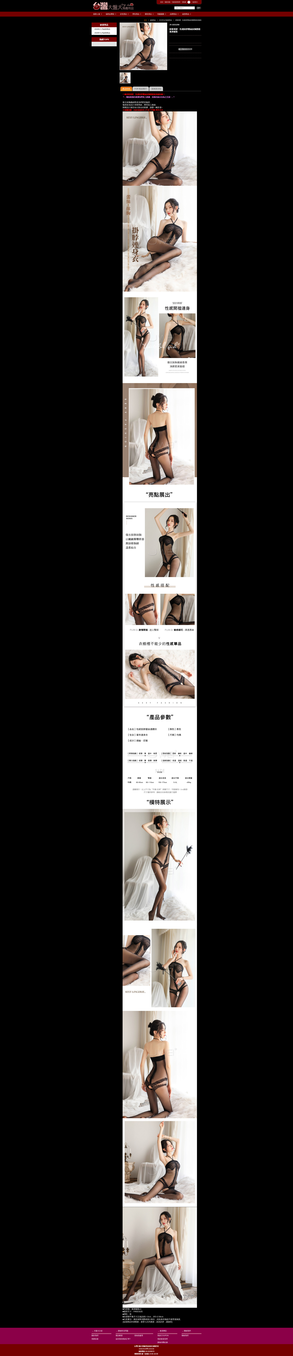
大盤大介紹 (98, 1331)
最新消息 (167, 2)
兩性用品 (148, 14)
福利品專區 (110, 14)
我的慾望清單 (176, 2)
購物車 (185, 2)
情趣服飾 (160, 14)
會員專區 (163, 1331)
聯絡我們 (187, 1331)
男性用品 (135, 14)
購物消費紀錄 (162, 1342)
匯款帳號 (119, 1335)
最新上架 (96, 14)
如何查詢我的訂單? (123, 1339)
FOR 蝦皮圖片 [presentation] (140, 89)
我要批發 (95, 1339)
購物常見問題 (123, 1331)
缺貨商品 (185, 14)
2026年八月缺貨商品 (102, 29)
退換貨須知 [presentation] (156, 89)
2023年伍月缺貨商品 (165, 20)
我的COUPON (163, 1335)
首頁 (161, 2)
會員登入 (195, 2)
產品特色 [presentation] (126, 89)
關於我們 (95, 1335)
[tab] (126, 89)
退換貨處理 (138, 1335)
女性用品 (123, 14)
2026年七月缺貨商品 (102, 33)
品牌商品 (173, 14)
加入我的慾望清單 (185, 49)
